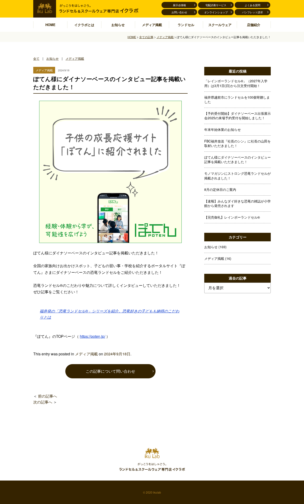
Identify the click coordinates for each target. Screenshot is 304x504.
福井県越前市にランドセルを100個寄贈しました (237, 99)
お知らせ (118, 24)
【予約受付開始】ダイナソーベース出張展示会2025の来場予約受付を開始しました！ (237, 115)
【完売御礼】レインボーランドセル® (232, 217)
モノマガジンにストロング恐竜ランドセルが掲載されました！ (237, 175)
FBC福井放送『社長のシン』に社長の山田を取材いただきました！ (237, 143)
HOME (50, 24)
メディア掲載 (152, 24)
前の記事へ (47, 396)
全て (36, 58)
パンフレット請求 (252, 12)
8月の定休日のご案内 (220, 189)
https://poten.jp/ (92, 336)
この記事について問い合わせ (110, 371)
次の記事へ (42, 402)
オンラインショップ (216, 12)
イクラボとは (84, 24)
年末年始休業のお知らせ (222, 129)
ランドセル (186, 24)
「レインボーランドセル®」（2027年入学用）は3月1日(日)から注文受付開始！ (235, 83)
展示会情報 (179, 5)
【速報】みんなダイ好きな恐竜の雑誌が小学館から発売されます (237, 203)
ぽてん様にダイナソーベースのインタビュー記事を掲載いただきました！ (237, 159)
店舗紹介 (253, 24)
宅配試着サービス (215, 5)
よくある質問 (252, 5)
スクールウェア (220, 24)
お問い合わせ (179, 12)
